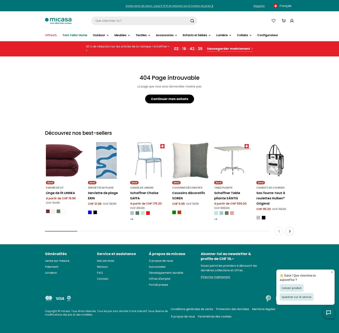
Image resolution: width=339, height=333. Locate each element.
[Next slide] (290, 231)
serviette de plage (101, 187)
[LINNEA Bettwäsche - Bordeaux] (48, 211)
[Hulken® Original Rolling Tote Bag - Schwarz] (264, 218)
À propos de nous (183, 316)
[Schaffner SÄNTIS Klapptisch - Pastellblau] (221, 213)
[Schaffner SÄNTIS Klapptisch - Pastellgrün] (216, 213)
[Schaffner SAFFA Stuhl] (148, 160)
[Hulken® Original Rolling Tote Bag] (274, 160)
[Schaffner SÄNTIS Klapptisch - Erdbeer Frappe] (232, 213)
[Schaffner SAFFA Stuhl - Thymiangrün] (137, 213)
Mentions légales (263, 309)
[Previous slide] (279, 231)
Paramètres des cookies (214, 316)
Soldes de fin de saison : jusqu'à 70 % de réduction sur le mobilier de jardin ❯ (169, 6)
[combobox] (283, 6)
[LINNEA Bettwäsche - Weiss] (64, 211)
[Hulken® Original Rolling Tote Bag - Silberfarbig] (258, 218)
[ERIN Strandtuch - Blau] (90, 212)
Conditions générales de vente (192, 309)
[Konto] (292, 21)
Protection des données (232, 309)
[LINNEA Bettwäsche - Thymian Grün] (58, 211)
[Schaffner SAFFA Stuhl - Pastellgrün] (143, 213)
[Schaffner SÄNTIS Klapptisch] (232, 160)
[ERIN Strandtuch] (106, 160)
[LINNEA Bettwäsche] (64, 160)
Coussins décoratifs (187, 187)
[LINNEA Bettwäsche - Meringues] (53, 211)
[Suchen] (192, 21)
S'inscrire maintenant (215, 277)
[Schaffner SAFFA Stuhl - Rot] (148, 213)
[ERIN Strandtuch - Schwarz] (95, 212)
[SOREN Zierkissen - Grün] (174, 212)
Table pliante (223, 187)
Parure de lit (55, 187)
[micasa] (58, 21)
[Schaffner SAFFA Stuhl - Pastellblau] (132, 213)
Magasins (259, 6)
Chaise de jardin (141, 187)
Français (285, 6)
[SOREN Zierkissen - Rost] (179, 212)
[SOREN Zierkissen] (190, 160)
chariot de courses (270, 187)
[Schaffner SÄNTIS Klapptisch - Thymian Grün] (227, 213)
